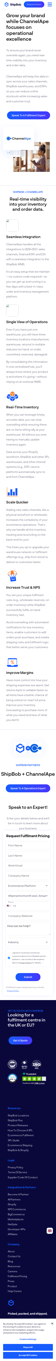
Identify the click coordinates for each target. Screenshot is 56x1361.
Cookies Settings (28, 1339)
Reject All (28, 1347)
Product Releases (18, 1125)
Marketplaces (15, 1219)
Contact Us (14, 1256)
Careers (12, 1271)
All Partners (14, 1199)
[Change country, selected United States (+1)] (9, 906)
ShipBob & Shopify (18, 1150)
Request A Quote (34, 4)
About (11, 1251)
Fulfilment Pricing (17, 1276)
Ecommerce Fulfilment (21, 1135)
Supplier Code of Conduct (23, 1177)
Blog (10, 1261)
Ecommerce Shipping (20, 1145)
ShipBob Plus (15, 1120)
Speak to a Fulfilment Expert (28, 115)
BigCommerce (16, 1214)
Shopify (12, 1204)
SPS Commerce (17, 1209)
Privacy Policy (25, 962)
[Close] (52, 1323)
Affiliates (12, 1234)
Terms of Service (17, 1172)
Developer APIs (16, 1229)
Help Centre (15, 1291)
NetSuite (12, 1224)
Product (12, 1286)
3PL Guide (13, 1140)
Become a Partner (18, 1194)
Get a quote (20, 1040)
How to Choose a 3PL (20, 1130)
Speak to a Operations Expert (28, 788)
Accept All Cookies (28, 1355)
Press (11, 1281)
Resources (14, 1266)
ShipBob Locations (18, 1115)
